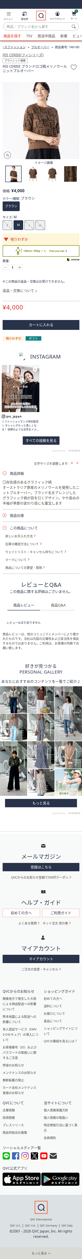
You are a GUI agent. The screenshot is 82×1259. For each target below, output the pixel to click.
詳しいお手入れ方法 (19, 536)
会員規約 (50, 1138)
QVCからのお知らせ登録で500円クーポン (39, 877)
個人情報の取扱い (56, 1117)
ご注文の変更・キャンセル (39, 969)
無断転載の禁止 (13, 1080)
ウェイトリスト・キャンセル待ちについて (34, 552)
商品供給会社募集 (15, 1132)
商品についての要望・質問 (23, 568)
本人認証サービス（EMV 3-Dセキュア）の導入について (20, 1034)
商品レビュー (23, 605)
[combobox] (36, 27)
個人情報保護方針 (56, 1110)
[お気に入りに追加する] (73, 68)
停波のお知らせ (13, 1065)
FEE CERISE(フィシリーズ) (23, 55)
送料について (53, 1006)
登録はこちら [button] (41, 867)
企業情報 (9, 1110)
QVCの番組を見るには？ (60, 1041)
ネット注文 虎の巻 (55, 923)
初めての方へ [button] (21, 912)
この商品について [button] (24, 528)
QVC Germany (48, 1225)
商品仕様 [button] (17, 515)
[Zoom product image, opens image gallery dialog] (6, 155)
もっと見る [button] (39, 1253)
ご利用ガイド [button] (60, 912)
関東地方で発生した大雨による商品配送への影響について (19, 1003)
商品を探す (12, 36)
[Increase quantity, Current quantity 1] (19, 267)
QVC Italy (67, 1225)
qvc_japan (14, 416)
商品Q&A (58, 605)
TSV (29, 36)
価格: (6, 191)
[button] (8, 16)
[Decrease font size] (77, 463)
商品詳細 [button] (17, 473)
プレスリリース (13, 1125)
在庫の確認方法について (22, 544)
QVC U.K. (30, 1225)
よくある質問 (27, 923)
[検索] (74, 26)
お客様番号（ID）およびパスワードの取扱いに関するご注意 (20, 1052)
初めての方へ (53, 998)
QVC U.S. (15, 1225)
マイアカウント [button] (41, 959)
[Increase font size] (72, 463)
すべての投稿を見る (41, 440)
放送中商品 (46, 36)
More (41, 803)
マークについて (16, 560)
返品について (53, 1021)
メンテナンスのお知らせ (19, 1073)
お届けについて (54, 1013)
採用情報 (9, 1117)
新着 (63, 36)
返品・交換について (18, 290)
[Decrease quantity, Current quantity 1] (5, 267)
